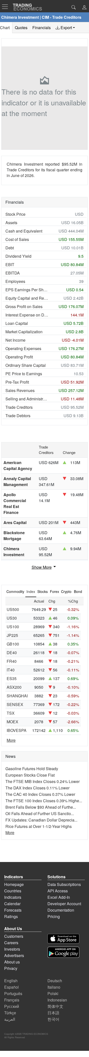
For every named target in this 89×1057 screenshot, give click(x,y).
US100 (13, 626)
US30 (12, 618)
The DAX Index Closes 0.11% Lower (37, 788)
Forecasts (13, 910)
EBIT (9, 264)
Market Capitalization (24, 331)
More (11, 740)
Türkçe (10, 1013)
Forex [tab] (54, 591)
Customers (13, 936)
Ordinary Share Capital (25, 365)
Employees (15, 281)
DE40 (12, 652)
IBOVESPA (16, 730)
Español (11, 987)
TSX (11, 713)
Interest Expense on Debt (26, 315)
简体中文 (55, 1006)
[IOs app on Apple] (63, 938)
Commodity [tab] (15, 591)
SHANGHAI (17, 696)
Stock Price (15, 214)
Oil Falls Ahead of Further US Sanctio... (39, 813)
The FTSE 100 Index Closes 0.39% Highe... (43, 800)
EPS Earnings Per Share (26, 290)
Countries (12, 891)
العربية (9, 1019)
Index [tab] (30, 591)
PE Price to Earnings (23, 373)
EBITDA (12, 273)
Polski (52, 993)
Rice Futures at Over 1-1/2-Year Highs (38, 826)
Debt (9, 248)
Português (13, 993)
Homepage (14, 884)
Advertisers (14, 955)
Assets (11, 222)
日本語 (53, 1013)
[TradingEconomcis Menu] (6, 6)
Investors (12, 949)
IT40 (11, 670)
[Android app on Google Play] (63, 952)
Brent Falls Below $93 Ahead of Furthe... (40, 807)
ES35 (12, 678)
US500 (13, 609)
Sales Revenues (20, 390)
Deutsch (54, 980)
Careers (11, 942)
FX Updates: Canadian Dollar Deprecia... (41, 820)
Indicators (12, 897)
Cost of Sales (17, 239)
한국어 (53, 1019)
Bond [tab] (78, 591)
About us (12, 962)
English (11, 980)
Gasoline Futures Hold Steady (31, 768)
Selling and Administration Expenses (26, 399)
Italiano (53, 987)
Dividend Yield (18, 256)
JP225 (12, 635)
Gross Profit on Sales (24, 306)
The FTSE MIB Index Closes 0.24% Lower (42, 781)
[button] (84, 8)
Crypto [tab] (66, 591)
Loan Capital (16, 323)
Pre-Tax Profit (17, 382)
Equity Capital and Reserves (26, 298)
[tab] (65, 27)
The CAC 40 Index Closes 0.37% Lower (40, 794)
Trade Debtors (17, 415)
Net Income (15, 340)
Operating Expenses (23, 348)
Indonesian (57, 1000)
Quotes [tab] (21, 27)
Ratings (11, 916)
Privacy (10, 968)
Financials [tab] (41, 27)
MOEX (12, 721)
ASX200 (14, 687)
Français (11, 1000)
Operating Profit (19, 357)
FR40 (12, 661)
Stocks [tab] (42, 591)
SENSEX (15, 704)
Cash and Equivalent (23, 231)
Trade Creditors (19, 407)
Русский (11, 1006)
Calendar (12, 903)
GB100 (13, 644)
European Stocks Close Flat (30, 775)
